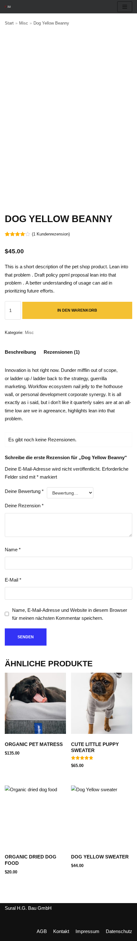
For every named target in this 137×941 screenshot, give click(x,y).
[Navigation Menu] (124, 6)
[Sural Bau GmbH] (8, 6)
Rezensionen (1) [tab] (62, 352)
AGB (42, 931)
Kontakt (61, 931)
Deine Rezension (24, 505)
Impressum (87, 931)
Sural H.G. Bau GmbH (28, 908)
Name (13, 549)
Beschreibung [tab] (20, 352)
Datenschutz (119, 931)
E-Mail (13, 580)
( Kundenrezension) (51, 234)
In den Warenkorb (77, 310)
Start (9, 23)
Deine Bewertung (24, 491)
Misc (23, 23)
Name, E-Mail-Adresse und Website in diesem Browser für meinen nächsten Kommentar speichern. (69, 614)
